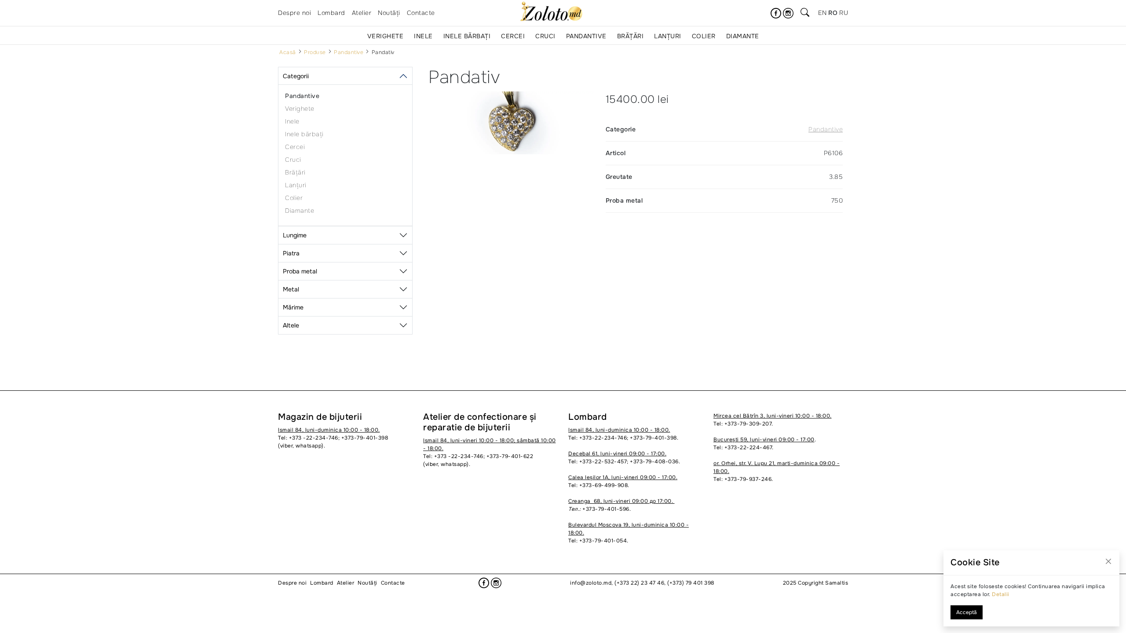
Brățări (630, 36)
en (822, 13)
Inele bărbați (467, 36)
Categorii (296, 76)
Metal (291, 289)
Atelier (362, 13)
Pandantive (586, 36)
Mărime (293, 307)
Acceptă (966, 612)
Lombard (331, 13)
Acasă (287, 52)
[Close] (1108, 561)
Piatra (291, 253)
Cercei (513, 36)
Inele (423, 36)
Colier (704, 36)
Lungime (295, 235)
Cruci (545, 36)
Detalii (1000, 594)
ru (843, 13)
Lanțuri (667, 36)
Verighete (385, 36)
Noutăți (389, 13)
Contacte (421, 13)
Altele (291, 325)
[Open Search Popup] (805, 13)
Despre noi (294, 13)
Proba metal (300, 271)
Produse (315, 52)
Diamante (742, 36)
